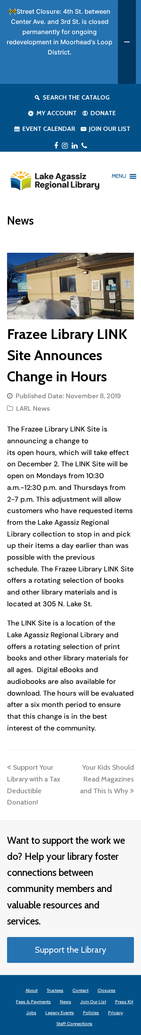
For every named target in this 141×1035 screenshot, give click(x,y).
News (65, 1001)
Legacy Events (59, 1012)
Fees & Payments (33, 1001)
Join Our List (109, 128)
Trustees (55, 990)
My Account (56, 113)
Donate (103, 113)
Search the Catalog (76, 97)
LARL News (33, 408)
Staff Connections (74, 1023)
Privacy (115, 1012)
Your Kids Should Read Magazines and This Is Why (107, 779)
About (31, 990)
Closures (107, 990)
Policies (91, 1012)
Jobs (31, 1012)
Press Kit (124, 1001)
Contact (80, 990)
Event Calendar (48, 128)
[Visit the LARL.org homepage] (54, 180)
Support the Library (70, 949)
